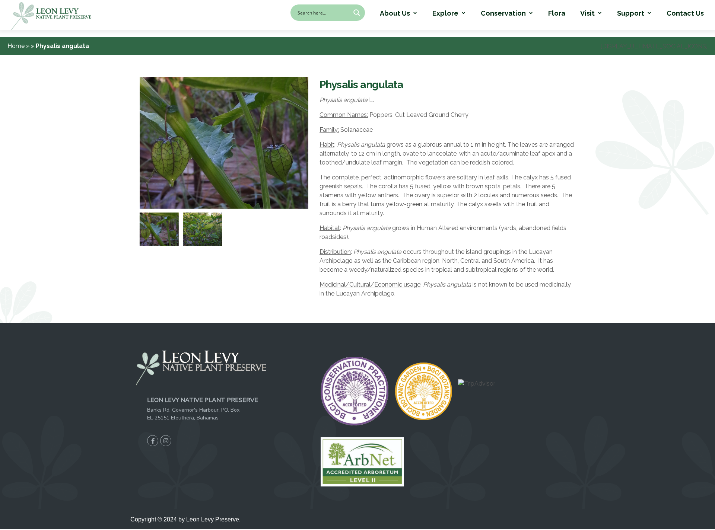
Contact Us (685, 13)
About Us (395, 13)
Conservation (503, 13)
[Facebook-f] (152, 440)
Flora (556, 13)
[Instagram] (165, 440)
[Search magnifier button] (357, 12)
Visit (587, 13)
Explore (445, 13)
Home (16, 46)
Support (630, 13)
